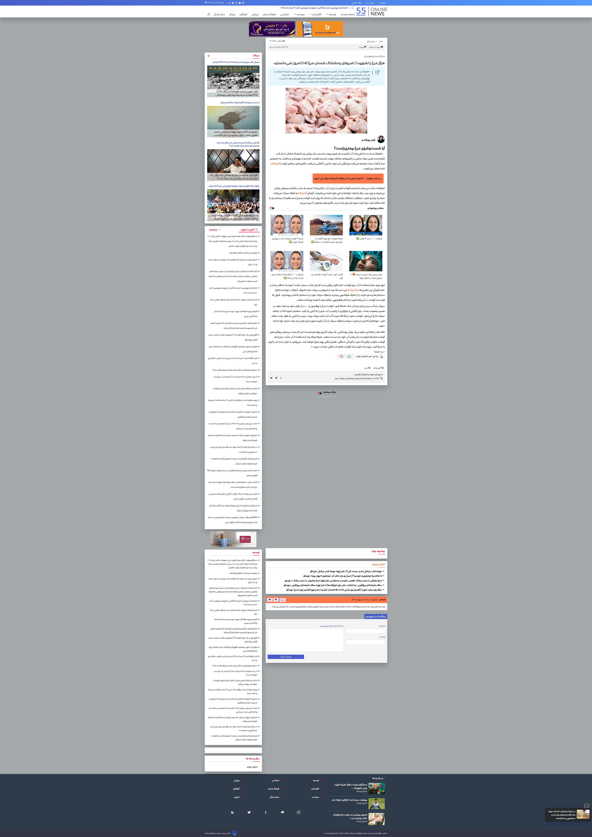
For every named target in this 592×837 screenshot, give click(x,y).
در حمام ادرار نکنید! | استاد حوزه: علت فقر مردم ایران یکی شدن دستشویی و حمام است (296, 381)
